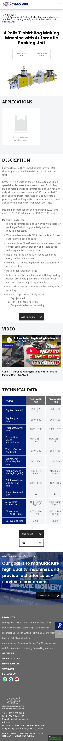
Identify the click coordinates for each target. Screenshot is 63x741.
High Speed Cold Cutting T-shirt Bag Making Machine (27, 622)
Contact (8, 668)
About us (8, 653)
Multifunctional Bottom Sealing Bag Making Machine (27, 648)
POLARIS (30, 736)
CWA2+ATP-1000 (41, 54)
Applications (11, 658)
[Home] (31, 4)
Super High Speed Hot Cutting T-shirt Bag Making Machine (30, 632)
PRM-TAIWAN (7, 736)
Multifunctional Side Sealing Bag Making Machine (25, 627)
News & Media (11, 663)
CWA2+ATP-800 (21, 54)
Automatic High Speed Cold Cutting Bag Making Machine (29, 643)
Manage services (55, 737)
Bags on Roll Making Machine (16, 638)
